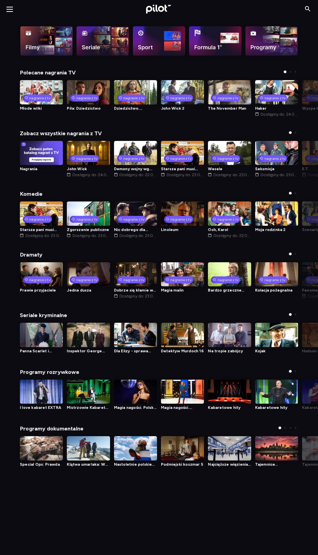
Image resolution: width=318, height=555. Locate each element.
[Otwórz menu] (9, 9)
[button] (285, 71)
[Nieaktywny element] (46, 41)
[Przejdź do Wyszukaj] (308, 9)
